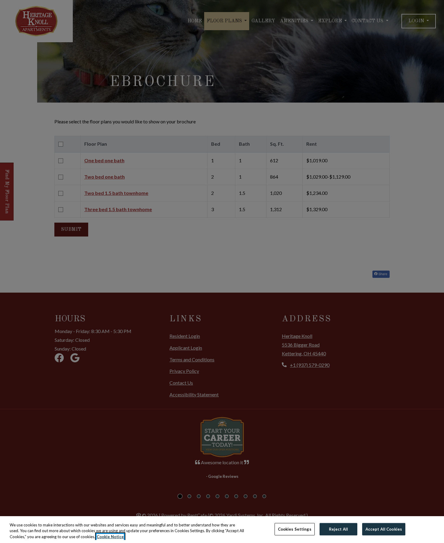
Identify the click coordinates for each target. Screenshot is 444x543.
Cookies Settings (294, 528)
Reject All (338, 528)
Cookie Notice (110, 536)
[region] (222, 529)
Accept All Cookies (383, 528)
